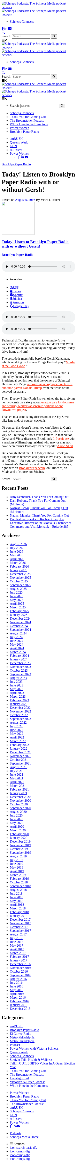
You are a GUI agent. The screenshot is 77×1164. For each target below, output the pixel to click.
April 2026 (17, 559)
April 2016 (17, 994)
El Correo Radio (20, 1033)
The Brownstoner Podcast (27, 120)
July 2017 (16, 938)
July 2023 (16, 681)
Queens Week (19, 142)
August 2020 (18, 811)
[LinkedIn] (6, 28)
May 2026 (16, 555)
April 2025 (17, 603)
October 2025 (19, 581)
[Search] (3, 32)
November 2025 (20, 577)
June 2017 (16, 942)
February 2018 (19, 912)
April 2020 (17, 826)
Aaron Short (65, 446)
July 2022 (16, 726)
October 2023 (19, 670)
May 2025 (16, 600)
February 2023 (19, 700)
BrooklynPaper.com (32, 468)
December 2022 (20, 707)
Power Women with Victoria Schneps (34, 1048)
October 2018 (19, 882)
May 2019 (16, 867)
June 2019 (16, 863)
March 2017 (18, 953)
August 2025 (18, 588)
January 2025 (18, 614)
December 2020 (20, 797)
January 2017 (18, 960)
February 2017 (19, 956)
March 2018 (18, 908)
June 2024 (16, 640)
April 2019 (17, 871)
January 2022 (18, 748)
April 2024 (17, 648)
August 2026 (18, 544)
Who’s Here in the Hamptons (29, 124)
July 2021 (16, 771)
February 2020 (19, 834)
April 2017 (17, 949)
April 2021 (17, 782)
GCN (13, 146)
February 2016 (19, 1001)
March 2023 (18, 696)
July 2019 (16, 860)
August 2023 (18, 678)
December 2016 (20, 964)
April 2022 (17, 737)
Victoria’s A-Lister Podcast (27, 1082)
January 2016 (18, 1005)
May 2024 (16, 644)
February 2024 (19, 655)
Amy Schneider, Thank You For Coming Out (39, 497)
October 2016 (19, 971)
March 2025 (18, 607)
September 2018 (20, 886)
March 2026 (18, 562)
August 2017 (18, 934)
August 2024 (18, 633)
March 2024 (18, 652)
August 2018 (18, 889)
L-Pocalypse (61, 438)
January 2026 (18, 570)
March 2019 (18, 875)
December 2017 (20, 919)
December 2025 (20, 574)
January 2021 (18, 793)
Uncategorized (19, 1078)
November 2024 (20, 622)
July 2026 (16, 548)
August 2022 (18, 722)
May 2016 (16, 990)
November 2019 (20, 845)
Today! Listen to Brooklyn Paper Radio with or (35, 243)
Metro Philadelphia (22, 1037)
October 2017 (19, 927)
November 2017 (20, 923)
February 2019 (19, 878)
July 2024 (16, 637)
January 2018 (18, 915)
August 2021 (18, 767)
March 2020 (18, 830)
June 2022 (16, 730)
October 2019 (19, 849)
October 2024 (19, 626)
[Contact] (9, 28)
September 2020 (20, 808)
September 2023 (20, 674)
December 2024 (20, 618)
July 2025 (16, 592)
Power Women (19, 128)
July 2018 (16, 893)
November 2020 (20, 800)
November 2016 (20, 968)
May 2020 (16, 823)
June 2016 (16, 986)
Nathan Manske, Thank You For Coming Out (39, 515)
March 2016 (18, 997)
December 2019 (20, 841)
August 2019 (18, 856)
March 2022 (18, 741)
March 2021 (18, 785)
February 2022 (19, 745)
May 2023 (16, 689)
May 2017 (16, 945)
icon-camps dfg (20, 1151)
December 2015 (20, 1008)
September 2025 (20, 585)
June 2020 (16, 819)
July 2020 (16, 815)
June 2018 (16, 897)
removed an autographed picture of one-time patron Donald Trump (37, 386)
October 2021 (19, 759)
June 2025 (16, 596)
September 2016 (20, 975)
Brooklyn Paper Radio (24, 131)
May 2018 (16, 901)
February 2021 (19, 789)
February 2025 (19, 611)
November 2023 (20, 667)
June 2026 (16, 551)
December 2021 (20, 752)
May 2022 (16, 733)
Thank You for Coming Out (28, 117)
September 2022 (20, 719)
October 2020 (19, 804)
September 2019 (20, 852)
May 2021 (16, 778)
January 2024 (18, 659)
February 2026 (19, 566)
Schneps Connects (22, 21)
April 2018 (17, 904)
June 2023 (16, 685)
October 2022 (19, 715)
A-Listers (16, 150)
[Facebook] (3, 28)
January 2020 (18, 837)
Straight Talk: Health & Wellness (31, 1059)
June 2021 (16, 774)
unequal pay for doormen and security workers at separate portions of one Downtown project (38, 406)
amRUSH (16, 138)
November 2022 (20, 711)
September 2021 (20, 763)
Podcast (15, 1045)
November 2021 (20, 756)
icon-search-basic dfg (23, 1147)
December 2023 (20, 663)
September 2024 (20, 629)
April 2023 (17, 693)
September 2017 (20, 930)
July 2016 (16, 982)
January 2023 (18, 704)
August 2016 (18, 979)
